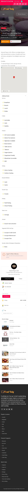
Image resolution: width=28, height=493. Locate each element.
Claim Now (6, 305)
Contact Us (4, 467)
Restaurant (3, 28)
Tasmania (10, 283)
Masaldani (11, 320)
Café (3, 445)
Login (3, 14)
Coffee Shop (4, 457)
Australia (6, 283)
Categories (4, 464)
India (3, 424)
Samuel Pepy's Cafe (14, 270)
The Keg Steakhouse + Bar (14, 338)
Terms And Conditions (6, 478)
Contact (20, 278)
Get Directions (19, 35)
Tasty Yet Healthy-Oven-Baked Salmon (17, 372)
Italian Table (12, 344)
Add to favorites (16, 41)
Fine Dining (12, 322)
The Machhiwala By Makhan (15, 326)
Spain (3, 431)
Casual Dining (4, 455)
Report (15, 37)
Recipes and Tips (5, 476)
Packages (3, 471)
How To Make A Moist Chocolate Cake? (17, 378)
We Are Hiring (4, 481)
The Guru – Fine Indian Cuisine (15, 332)
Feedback (3, 469)
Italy (3, 426)
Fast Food (4, 443)
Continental (4, 452)
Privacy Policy (4, 474)
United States (4, 433)
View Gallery (5, 41)
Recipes (11, 362)
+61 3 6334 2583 (8, 286)
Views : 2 (21, 37)
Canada (3, 421)
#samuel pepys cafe (7, 313)
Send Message (6, 296)
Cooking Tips (12, 355)
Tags (5, 310)
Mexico (3, 428)
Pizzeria (3, 450)
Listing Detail (7, 278)
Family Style (4, 448)
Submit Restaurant (22, 14)
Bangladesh (4, 419)
